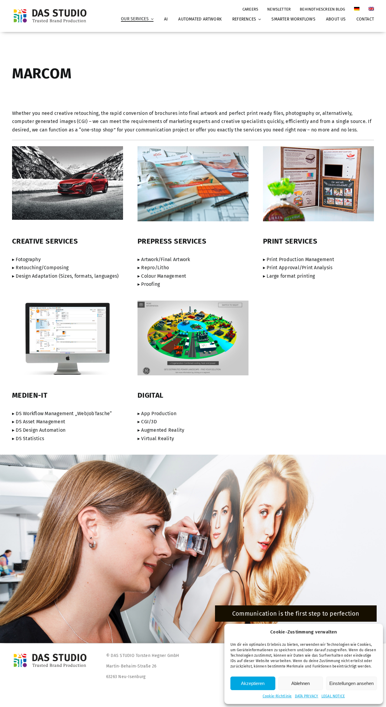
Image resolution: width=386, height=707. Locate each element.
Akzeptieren (252, 683)
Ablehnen (300, 683)
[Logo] (52, 9)
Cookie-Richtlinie (277, 696)
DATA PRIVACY (306, 696)
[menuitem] (356, 6)
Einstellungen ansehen (351, 683)
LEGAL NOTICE (333, 696)
